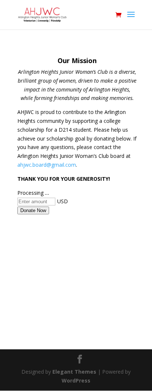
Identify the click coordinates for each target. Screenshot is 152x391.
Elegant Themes (74, 371)
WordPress (76, 380)
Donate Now (33, 210)
